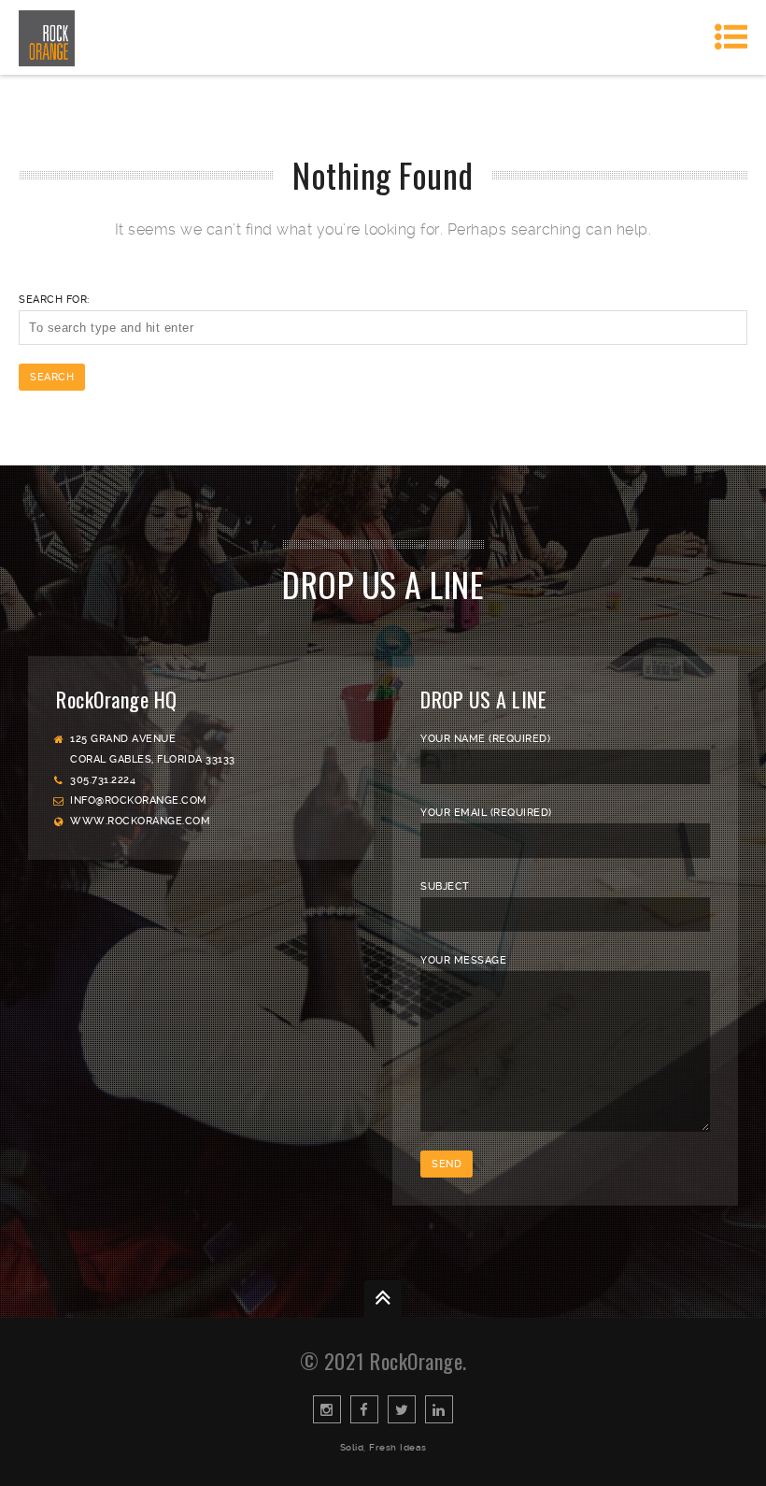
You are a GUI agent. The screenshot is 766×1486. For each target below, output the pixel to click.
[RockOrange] (47, 37)
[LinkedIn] (439, 1409)
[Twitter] (402, 1409)
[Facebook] (364, 1409)
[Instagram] (327, 1409)
